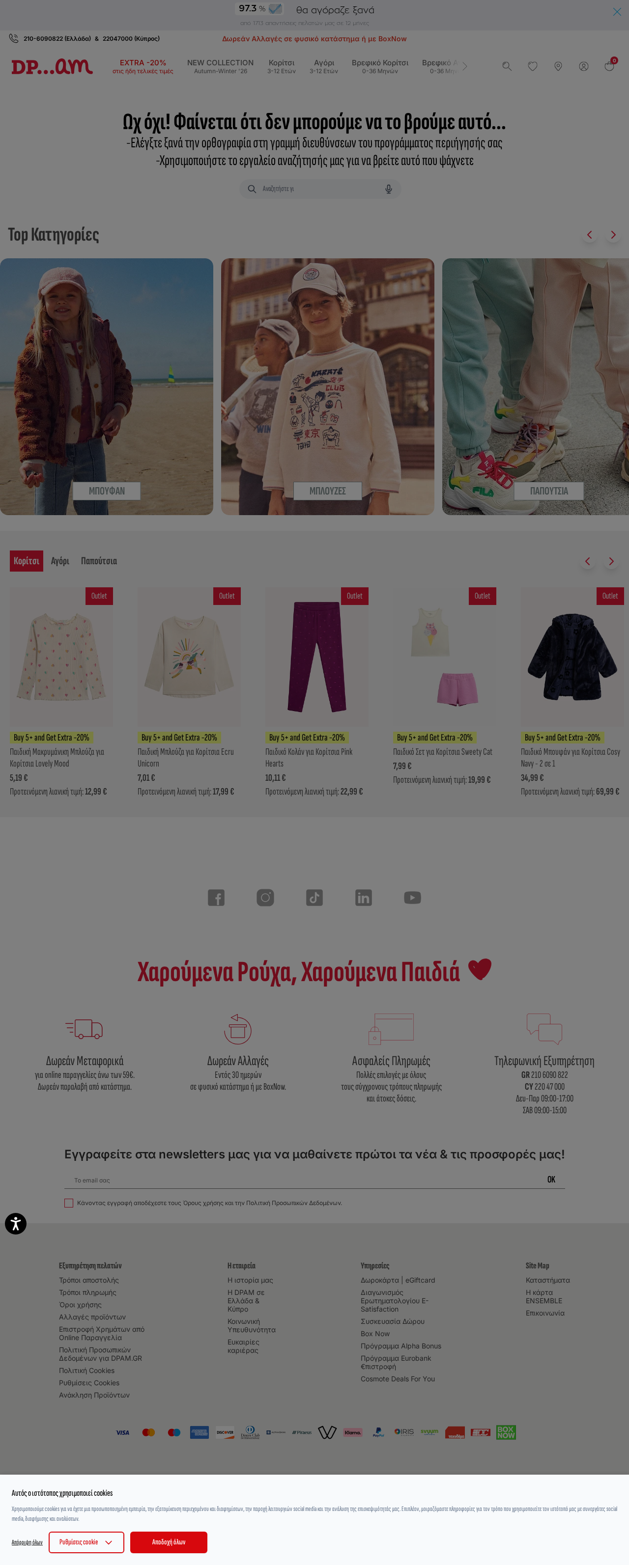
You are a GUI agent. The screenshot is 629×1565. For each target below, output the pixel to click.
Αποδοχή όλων (168, 1542)
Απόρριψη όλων (27, 1542)
